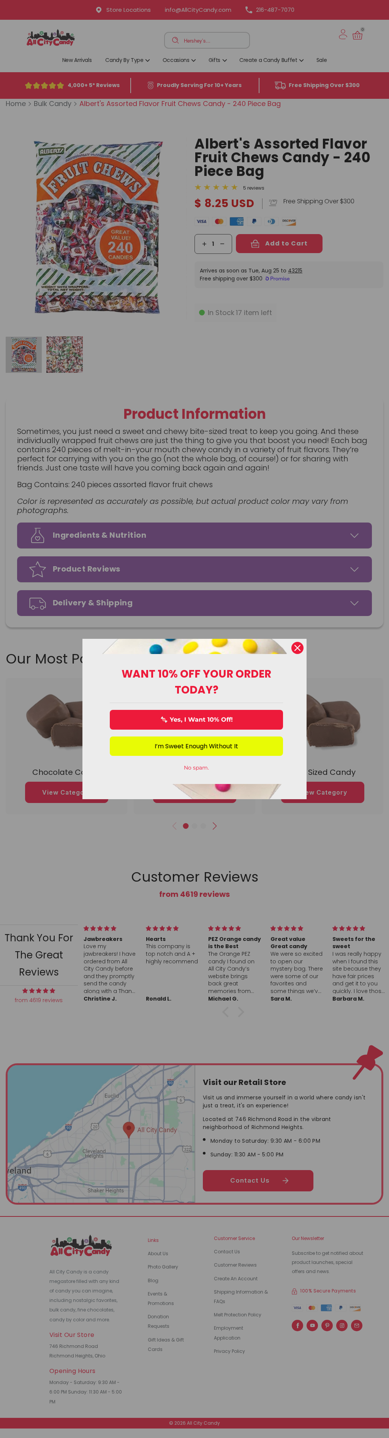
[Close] (297, 648)
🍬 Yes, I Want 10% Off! (196, 719)
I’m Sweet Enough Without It (196, 746)
